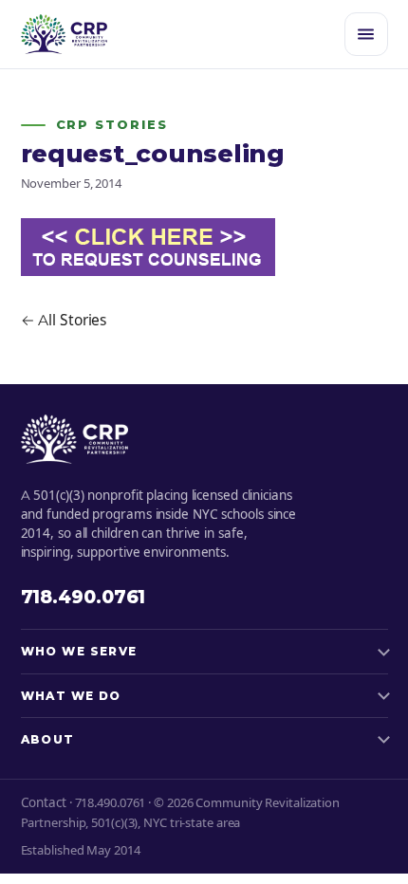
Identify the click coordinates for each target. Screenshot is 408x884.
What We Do (71, 696)
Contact (43, 802)
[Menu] (366, 34)
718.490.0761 (83, 597)
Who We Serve (79, 651)
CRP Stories (112, 125)
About (48, 739)
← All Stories (64, 320)
